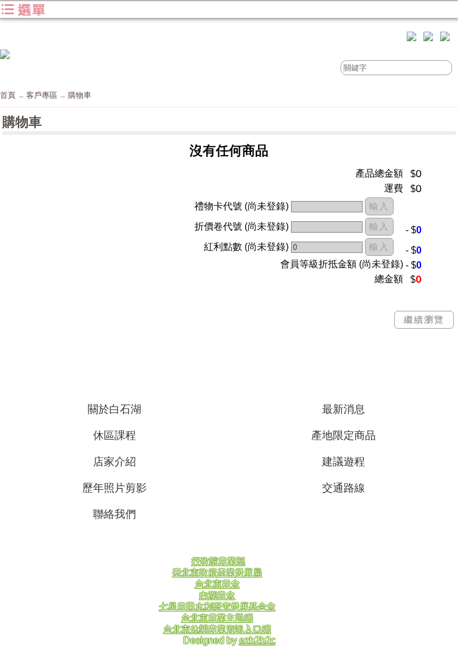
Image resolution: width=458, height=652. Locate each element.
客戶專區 (41, 95)
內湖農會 (217, 595)
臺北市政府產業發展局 (217, 572)
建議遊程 (343, 462)
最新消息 (343, 409)
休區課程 (114, 435)
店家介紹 (114, 462)
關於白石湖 (114, 409)
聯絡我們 (114, 514)
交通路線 (343, 488)
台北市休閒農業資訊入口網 (217, 629)
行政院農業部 (218, 561)
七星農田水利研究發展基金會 (217, 606)
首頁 (8, 95)
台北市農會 (217, 584)
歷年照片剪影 (114, 488)
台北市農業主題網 (217, 618)
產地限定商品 (343, 435)
